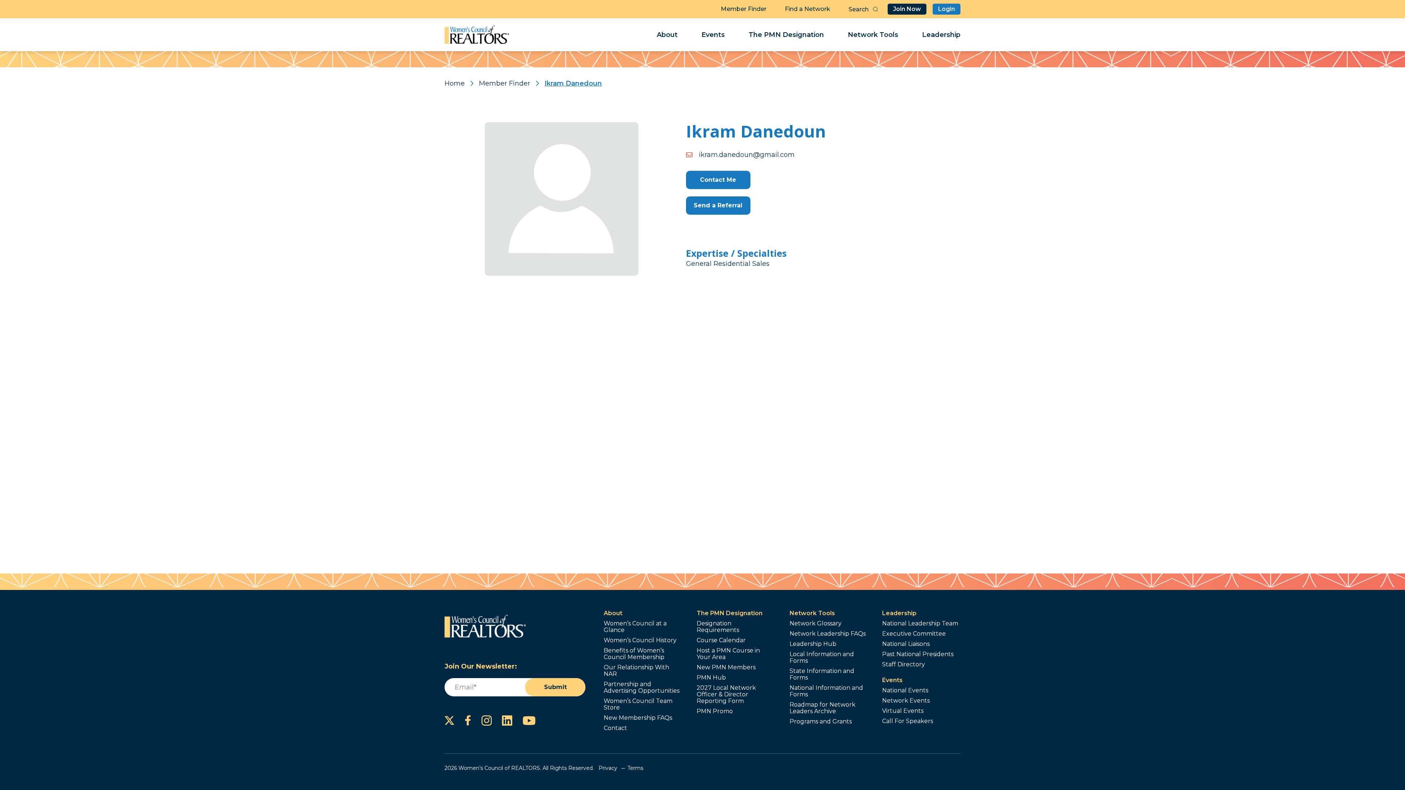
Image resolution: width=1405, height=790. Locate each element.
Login (946, 8)
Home (455, 83)
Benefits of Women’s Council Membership (634, 654)
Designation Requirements (718, 626)
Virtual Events (902, 711)
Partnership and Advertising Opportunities (641, 687)
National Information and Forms (826, 691)
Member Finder (744, 8)
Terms (635, 768)
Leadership (941, 35)
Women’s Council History (640, 640)
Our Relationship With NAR (636, 670)
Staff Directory (903, 664)
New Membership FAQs (638, 718)
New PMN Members (726, 667)
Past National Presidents (917, 654)
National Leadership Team (920, 623)
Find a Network (807, 8)
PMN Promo (715, 711)
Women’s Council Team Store (638, 704)
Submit (555, 687)
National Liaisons (906, 644)
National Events (905, 690)
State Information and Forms (822, 674)
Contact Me (718, 179)
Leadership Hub (813, 644)
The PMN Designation (786, 35)
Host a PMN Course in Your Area (728, 654)
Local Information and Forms (822, 657)
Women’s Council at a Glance (635, 626)
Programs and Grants (821, 721)
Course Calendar (721, 640)
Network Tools (873, 35)
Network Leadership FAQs (828, 634)
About (667, 35)
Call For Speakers (907, 721)
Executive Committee (914, 634)
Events (713, 35)
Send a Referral (718, 205)
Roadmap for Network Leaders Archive (822, 708)
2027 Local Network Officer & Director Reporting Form (726, 694)
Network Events (906, 700)
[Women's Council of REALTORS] (477, 35)
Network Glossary (816, 623)
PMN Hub (711, 677)
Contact (615, 728)
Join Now (907, 8)
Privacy (608, 768)
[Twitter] (449, 720)
